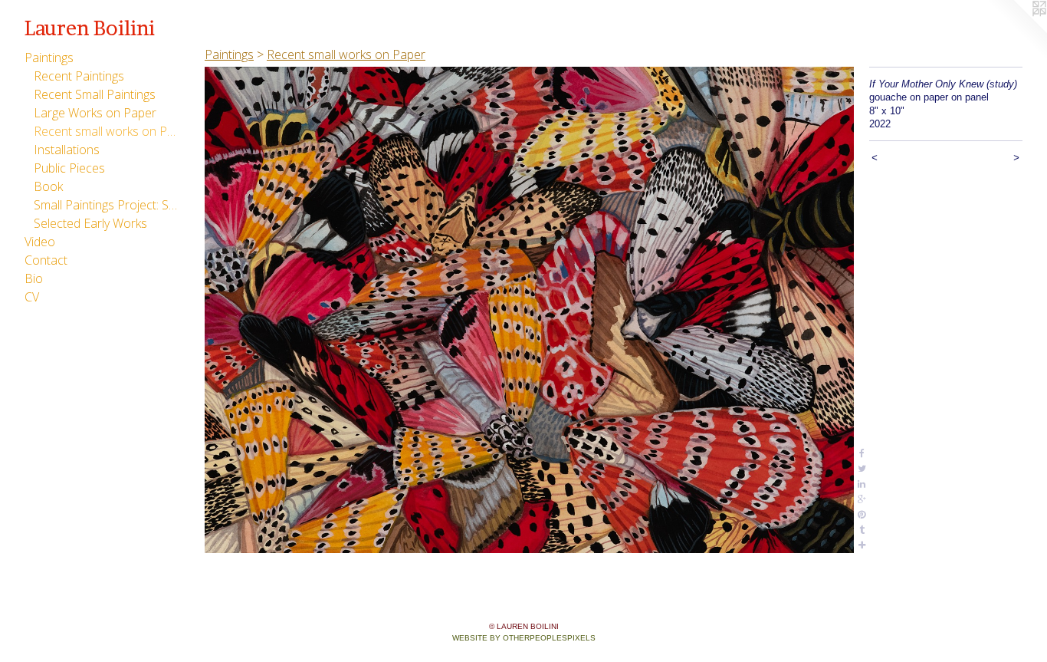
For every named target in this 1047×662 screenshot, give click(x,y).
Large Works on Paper (95, 112)
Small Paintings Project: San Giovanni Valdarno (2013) (106, 204)
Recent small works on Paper (106, 131)
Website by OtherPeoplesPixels (524, 638)
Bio (34, 278)
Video (40, 241)
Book (48, 186)
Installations (67, 149)
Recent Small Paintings (95, 94)
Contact (46, 260)
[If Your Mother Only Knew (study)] (529, 310)
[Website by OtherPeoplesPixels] (1016, 30)
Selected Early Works (90, 223)
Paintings (49, 57)
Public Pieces (69, 168)
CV (32, 296)
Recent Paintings (79, 76)
